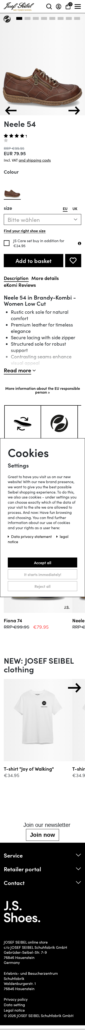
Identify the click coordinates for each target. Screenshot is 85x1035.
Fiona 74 (13, 620)
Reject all (42, 585)
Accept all (42, 562)
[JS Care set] (79, 243)
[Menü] (78, 7)
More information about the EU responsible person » (42, 390)
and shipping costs (35, 160)
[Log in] (58, 6)
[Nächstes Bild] (74, 110)
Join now (42, 835)
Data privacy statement (32, 536)
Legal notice (14, 1010)
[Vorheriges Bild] (11, 110)
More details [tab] (45, 278)
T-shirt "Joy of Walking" (29, 768)
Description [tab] (16, 278)
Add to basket (33, 260)
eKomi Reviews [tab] (20, 285)
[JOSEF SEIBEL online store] (19, 5)
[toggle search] (49, 6)
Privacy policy (16, 999)
